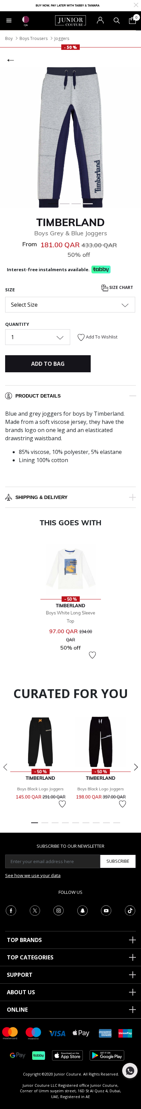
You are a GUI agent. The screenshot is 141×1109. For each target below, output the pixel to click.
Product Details (38, 396)
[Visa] (57, 1033)
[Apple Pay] (81, 1032)
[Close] (136, 4)
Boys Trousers (34, 38)
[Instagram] (58, 910)
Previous (5, 767)
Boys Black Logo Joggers (40, 788)
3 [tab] (55, 825)
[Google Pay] (17, 1054)
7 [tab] (96, 825)
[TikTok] (130, 910)
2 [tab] (44, 825)
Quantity (17, 324)
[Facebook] (11, 910)
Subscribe (117, 861)
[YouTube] (106, 910)
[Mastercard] (10, 1032)
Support (20, 975)
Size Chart (120, 287)
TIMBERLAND (70, 222)
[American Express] (105, 1032)
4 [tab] (65, 825)
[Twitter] (35, 910)
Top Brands (24, 940)
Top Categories (30, 957)
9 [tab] (116, 825)
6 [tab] (85, 825)
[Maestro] (33, 1032)
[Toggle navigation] (9, 20)
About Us (21, 992)
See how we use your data (33, 875)
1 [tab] (34, 825)
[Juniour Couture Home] (70, 20)
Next (136, 767)
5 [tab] (75, 825)
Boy (9, 38)
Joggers (61, 38)
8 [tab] (106, 825)
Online (17, 1009)
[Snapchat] (82, 910)
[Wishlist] (92, 655)
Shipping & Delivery (41, 497)
